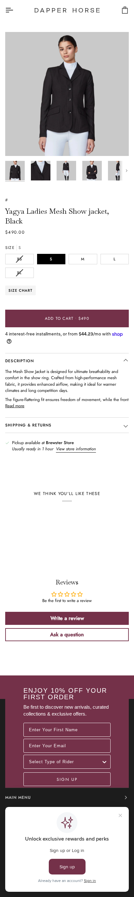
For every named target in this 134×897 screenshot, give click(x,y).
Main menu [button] (18, 797)
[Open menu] (15, 10)
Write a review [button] (67, 618)
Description (19, 361)
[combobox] (65, 761)
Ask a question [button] (67, 634)
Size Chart (20, 290)
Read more (14, 406)
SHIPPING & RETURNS (28, 425)
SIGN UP (67, 779)
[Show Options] (104, 761)
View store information (76, 449)
